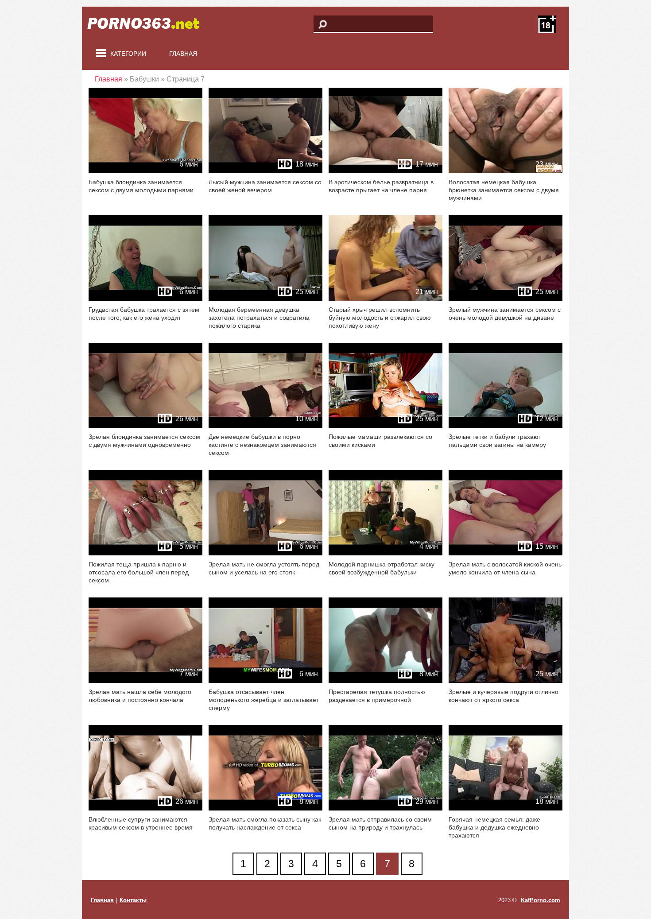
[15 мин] (505, 553)
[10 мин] (265, 426)
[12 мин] (505, 426)
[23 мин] (505, 171)
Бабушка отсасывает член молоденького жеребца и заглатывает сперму (264, 699)
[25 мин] (265, 298)
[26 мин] (145, 426)
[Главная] (148, 24)
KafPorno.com (540, 900)
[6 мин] (145, 171)
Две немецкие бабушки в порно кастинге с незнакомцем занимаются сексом (262, 444)
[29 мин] (385, 808)
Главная (183, 53)
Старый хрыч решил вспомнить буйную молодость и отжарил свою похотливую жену (380, 317)
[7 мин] (145, 681)
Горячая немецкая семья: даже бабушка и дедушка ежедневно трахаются (494, 827)
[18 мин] (265, 171)
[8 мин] (385, 681)
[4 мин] (385, 553)
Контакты (133, 900)
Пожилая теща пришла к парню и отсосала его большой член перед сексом (139, 572)
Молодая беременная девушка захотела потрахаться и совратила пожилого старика (259, 317)
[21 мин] (385, 298)
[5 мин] (145, 553)
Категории (128, 53)
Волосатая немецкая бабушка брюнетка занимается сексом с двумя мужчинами (504, 190)
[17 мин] (385, 171)
